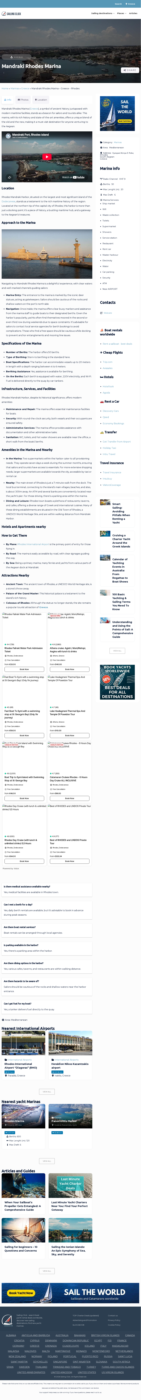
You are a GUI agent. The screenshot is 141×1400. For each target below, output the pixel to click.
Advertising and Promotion (85, 1320)
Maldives (30, 1351)
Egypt (98, 1340)
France (122, 1340)
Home (5, 88)
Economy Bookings (113, 423)
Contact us (113, 1315)
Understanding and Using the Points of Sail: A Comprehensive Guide (122, 630)
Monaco (81, 1351)
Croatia (19, 1340)
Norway (37, 1356)
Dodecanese (8, 201)
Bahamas (80, 1335)
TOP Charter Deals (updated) (86, 1315)
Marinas (18, 57)
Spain (10, 1367)
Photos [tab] (24, 100)
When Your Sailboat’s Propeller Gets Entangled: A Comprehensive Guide (23, 1206)
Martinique (62, 1351)
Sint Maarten (81, 1362)
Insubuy (107, 478)
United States (87, 1372)
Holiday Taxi (109, 448)
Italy (103, 1346)
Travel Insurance (112, 472)
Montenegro (101, 1351)
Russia (108, 1356)
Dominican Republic (76, 1340)
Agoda (106, 392)
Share (131, 70)
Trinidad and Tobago (67, 1367)
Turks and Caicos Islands (118, 1367)
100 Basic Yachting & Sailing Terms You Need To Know (121, 602)
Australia (62, 1335)
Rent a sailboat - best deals (117, 344)
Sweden (24, 1367)
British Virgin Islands (105, 1335)
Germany (18, 1346)
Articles (133, 13)
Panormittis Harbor (64, 1121)
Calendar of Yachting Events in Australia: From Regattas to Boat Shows (120, 570)
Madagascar (120, 1346)
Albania (11, 1335)
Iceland (90, 1346)
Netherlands (124, 1351)
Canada (130, 1335)
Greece (131, 4)
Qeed (106, 417)
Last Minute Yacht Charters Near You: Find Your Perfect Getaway (69, 1206)
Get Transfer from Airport (117, 441)
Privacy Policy (114, 1320)
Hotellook (108, 386)
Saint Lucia (125, 1356)
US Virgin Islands (113, 1372)
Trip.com (107, 362)
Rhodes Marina (14, 1121)
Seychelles (40, 1362)
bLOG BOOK (78, 1325)
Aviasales (107, 368)
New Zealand (17, 1356)
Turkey (91, 1367)
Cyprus (34, 1340)
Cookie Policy (114, 1325)
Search (118, 4)
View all (47, 1092)
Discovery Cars (111, 411)
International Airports (20, 1060)
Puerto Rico (90, 1356)
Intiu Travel (109, 454)
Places (120, 13)
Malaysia (13, 1351)
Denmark (51, 1340)
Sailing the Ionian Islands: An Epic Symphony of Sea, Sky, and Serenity (68, 1250)
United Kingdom (61, 1372)
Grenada (51, 1346)
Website (108, 313)
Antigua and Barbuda (36, 1335)
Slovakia (101, 1362)
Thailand (41, 1367)
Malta (46, 1351)
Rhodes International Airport (33, 544)
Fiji (110, 1340)
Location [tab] (42, 100)
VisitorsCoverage (112, 485)
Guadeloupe (70, 1346)
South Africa (121, 1362)
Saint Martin (19, 1362)
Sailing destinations (101, 13)
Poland (53, 1356)
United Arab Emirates (31, 1372)
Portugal (69, 1356)
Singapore (60, 1362)
